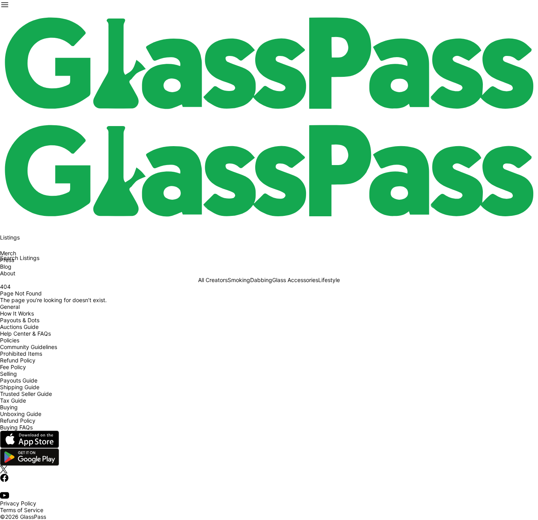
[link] (269, 63)
